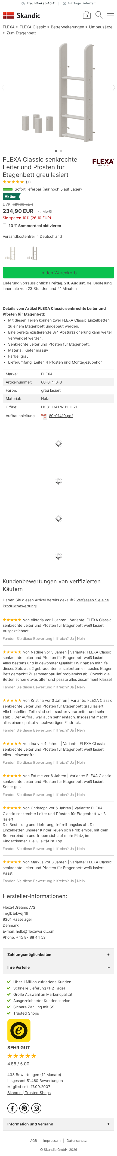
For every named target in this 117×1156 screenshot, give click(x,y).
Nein (81, 638)
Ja (72, 638)
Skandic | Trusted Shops (29, 1092)
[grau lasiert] (36, 253)
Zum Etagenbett (21, 33)
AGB (33, 1141)
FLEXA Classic (33, 27)
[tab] (56, 151)
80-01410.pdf (61, 416)
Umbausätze (100, 27)
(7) (17, 182)
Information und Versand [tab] (30, 1124)
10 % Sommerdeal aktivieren (34, 225)
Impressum (52, 1141)
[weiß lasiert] (14, 253)
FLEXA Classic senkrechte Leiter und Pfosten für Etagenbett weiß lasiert (54, 813)
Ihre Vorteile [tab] (18, 967)
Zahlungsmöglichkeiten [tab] (29, 954)
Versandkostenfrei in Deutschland (32, 236)
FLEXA (9, 27)
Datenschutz (77, 1141)
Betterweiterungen (67, 27)
